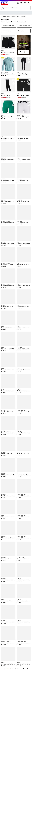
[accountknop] (18, 3)
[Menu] (28, 3)
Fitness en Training (15, 16)
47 (23, 668)
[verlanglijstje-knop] (21, 3)
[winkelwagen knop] (25, 3)
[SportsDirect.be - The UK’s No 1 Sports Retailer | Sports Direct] (4, 3)
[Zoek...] (2, 8)
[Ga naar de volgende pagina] (27, 668)
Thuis (8, 16)
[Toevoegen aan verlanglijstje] (13, 37)
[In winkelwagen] (13, 40)
